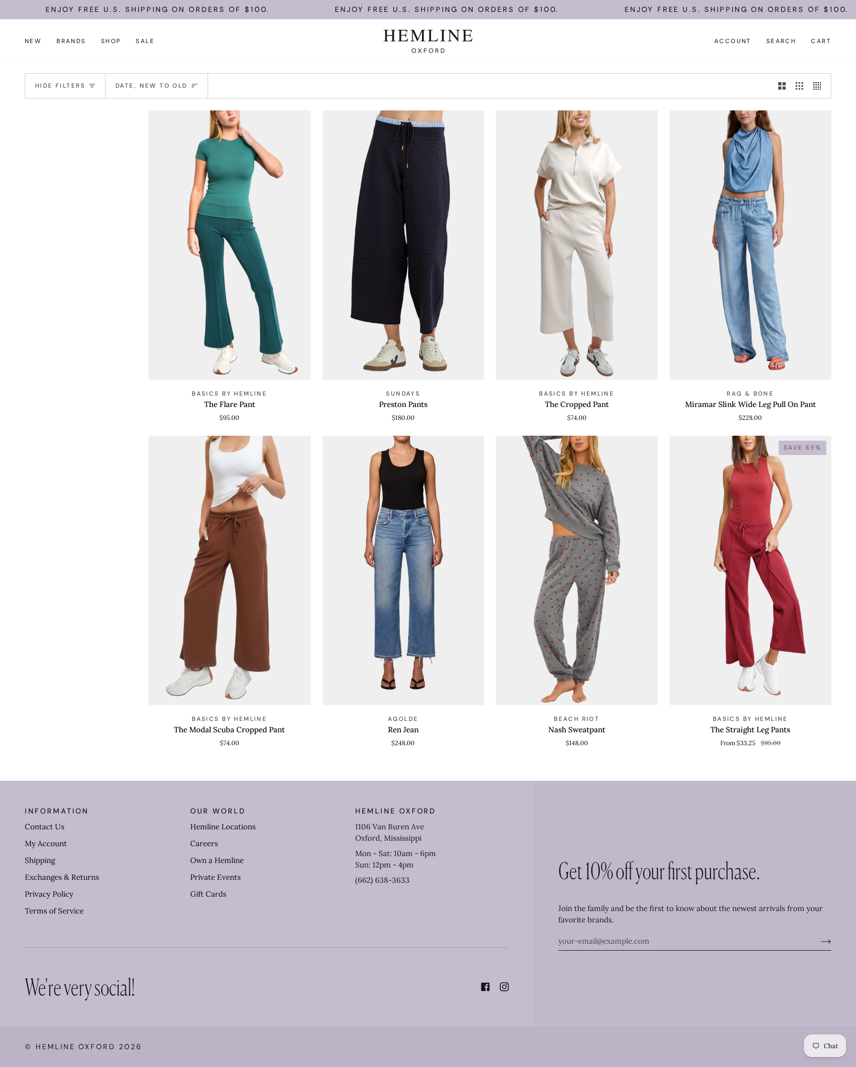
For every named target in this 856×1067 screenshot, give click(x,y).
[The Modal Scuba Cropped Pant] (230, 570)
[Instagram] (504, 986)
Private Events (215, 877)
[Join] (818, 941)
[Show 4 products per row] (819, 86)
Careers (204, 843)
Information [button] (57, 811)
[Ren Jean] (403, 570)
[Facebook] (485, 986)
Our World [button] (218, 811)
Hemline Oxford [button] (395, 811)
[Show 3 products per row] (799, 86)
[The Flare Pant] (230, 245)
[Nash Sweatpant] (577, 570)
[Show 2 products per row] (782, 86)
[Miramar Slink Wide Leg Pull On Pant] (751, 245)
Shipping (40, 860)
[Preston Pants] (403, 245)
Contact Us (44, 826)
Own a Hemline (217, 860)
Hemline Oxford (75, 1047)
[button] (71, 41)
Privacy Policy (49, 894)
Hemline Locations (223, 826)
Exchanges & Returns (62, 877)
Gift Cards (208, 894)
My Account (46, 843)
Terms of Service (54, 910)
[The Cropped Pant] (577, 245)
